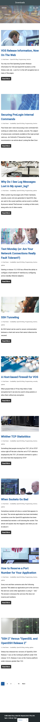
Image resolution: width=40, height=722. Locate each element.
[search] (30, 8)
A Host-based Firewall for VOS (19, 377)
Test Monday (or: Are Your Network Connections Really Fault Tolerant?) (18, 253)
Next (23, 684)
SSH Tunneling (10, 317)
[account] (33, 8)
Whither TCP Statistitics (15, 436)
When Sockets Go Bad (14, 499)
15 (18, 684)
